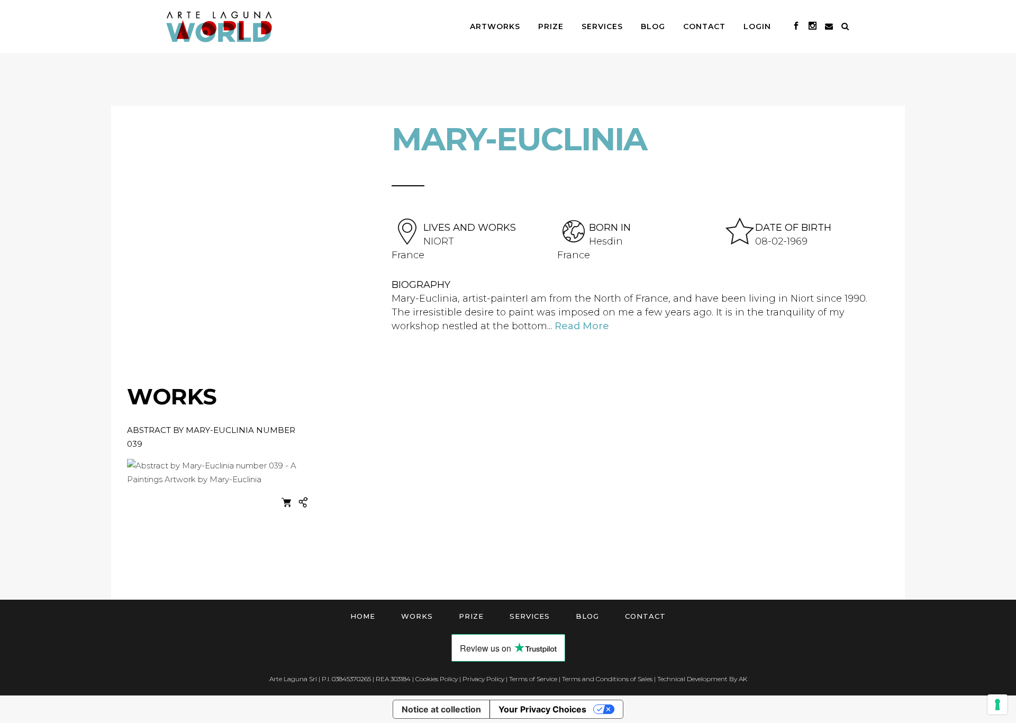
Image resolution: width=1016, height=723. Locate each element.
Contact (645, 616)
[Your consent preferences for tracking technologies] (997, 704)
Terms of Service (533, 679)
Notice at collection (441, 709)
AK (743, 679)
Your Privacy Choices (542, 709)
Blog (587, 616)
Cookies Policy (436, 679)
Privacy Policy (483, 679)
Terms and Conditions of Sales (607, 679)
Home (362, 616)
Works (417, 616)
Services (530, 616)
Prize (471, 616)
